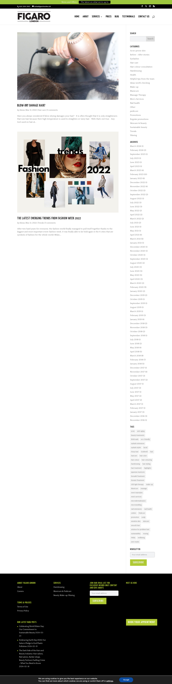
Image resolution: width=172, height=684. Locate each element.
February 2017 (136, 408)
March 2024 (135, 146)
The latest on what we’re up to (94, 2)
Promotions (135, 115)
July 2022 (134, 202)
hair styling (146, 464)
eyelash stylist (136, 447)
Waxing (133, 135)
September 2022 (137, 194)
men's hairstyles (136, 493)
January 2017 (136, 412)
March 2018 (135, 356)
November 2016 (137, 420)
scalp (143, 517)
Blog (117, 17)
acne (133, 431)
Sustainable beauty (138, 127)
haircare (134, 456)
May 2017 (134, 396)
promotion (135, 517)
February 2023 (136, 174)
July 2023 (134, 158)
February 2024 (136, 150)
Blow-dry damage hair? (31, 105)
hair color (143, 456)
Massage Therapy (138, 95)
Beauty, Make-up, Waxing (64, 595)
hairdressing (135, 464)
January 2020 (136, 291)
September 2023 (137, 154)
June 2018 (134, 343)
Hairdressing (136, 71)
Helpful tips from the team (142, 79)
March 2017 (135, 404)
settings (109, 681)
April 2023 (135, 166)
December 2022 (137, 182)
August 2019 (135, 307)
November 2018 (137, 327)
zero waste (135, 542)
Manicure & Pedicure (62, 591)
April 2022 (135, 215)
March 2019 (135, 311)
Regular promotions (139, 119)
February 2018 (136, 360)
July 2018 (134, 339)
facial (145, 447)
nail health (148, 509)
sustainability (135, 534)
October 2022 (136, 190)
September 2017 (137, 380)
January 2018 (136, 364)
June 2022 (134, 206)
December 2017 (137, 368)
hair (151, 452)
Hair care (42, 110)
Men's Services (137, 99)
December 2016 (137, 416)
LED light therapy (137, 484)
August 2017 (135, 384)
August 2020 (136, 263)
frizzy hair (134, 452)
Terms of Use (22, 607)
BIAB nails (134, 439)
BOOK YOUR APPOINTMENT (141, 622)
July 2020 (134, 267)
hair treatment (136, 468)
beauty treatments (137, 435)
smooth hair (135, 525)
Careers (20, 591)
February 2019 (136, 315)
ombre (133, 513)
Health (133, 75)
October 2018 (136, 331)
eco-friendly (145, 439)
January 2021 (136, 243)
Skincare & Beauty (138, 123)
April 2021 (134, 235)
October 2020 (136, 255)
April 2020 (135, 279)
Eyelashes (134, 59)
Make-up (134, 87)
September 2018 (137, 335)
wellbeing (141, 538)
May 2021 (134, 231)
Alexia (22, 110)
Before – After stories (139, 55)
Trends (41, 223)
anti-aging (140, 431)
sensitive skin (135, 521)
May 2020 (134, 275)
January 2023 (136, 178)
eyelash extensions (137, 443)
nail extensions (136, 509)
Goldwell (144, 452)
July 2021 (134, 223)
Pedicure (142, 513)
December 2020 (137, 247)
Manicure (134, 91)
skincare (146, 521)
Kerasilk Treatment (138, 476)
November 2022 (137, 186)
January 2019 (136, 319)
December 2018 (137, 323)
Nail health (135, 103)
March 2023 (135, 170)
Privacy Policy (23, 611)
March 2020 (135, 283)
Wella (133, 538)
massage (144, 488)
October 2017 (136, 376)
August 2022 (136, 198)
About (86, 17)
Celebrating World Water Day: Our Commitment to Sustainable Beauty (31, 629)
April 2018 (134, 352)
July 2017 (134, 388)
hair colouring (147, 460)
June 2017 (134, 392)
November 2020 (137, 251)
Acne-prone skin (138, 51)
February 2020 (137, 287)
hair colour (135, 460)
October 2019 (136, 299)
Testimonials (128, 17)
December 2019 (137, 295)
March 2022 (135, 219)
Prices (109, 17)
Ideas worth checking (140, 83)
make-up (149, 484)
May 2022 (134, 211)
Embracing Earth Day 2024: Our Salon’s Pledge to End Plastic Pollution (32, 643)
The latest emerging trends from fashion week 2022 (49, 218)
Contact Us (143, 17)
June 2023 (134, 162)
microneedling (136, 505)
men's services (136, 497)
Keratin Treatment (137, 480)
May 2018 (134, 347)
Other (132, 107)
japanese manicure (138, 472)
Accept (126, 679)
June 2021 (134, 227)
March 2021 (135, 239)
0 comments (52, 110)
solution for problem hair (140, 529)
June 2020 (135, 271)
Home (77, 17)
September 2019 (137, 303)
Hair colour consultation (141, 67)
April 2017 (134, 400)
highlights (147, 468)
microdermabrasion (138, 501)
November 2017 (137, 372)
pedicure (134, 111)
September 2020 (138, 259)
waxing (145, 534)
